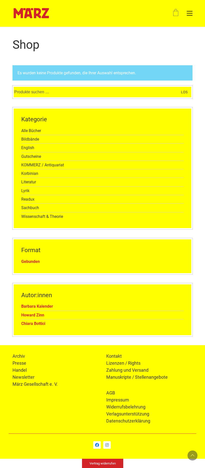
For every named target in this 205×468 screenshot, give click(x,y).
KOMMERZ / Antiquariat (42, 165)
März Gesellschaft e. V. (35, 384)
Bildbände (30, 139)
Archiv (18, 356)
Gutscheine (31, 156)
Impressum (117, 399)
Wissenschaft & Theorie (42, 216)
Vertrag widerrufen (103, 463)
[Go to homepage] (31, 13)
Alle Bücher (31, 130)
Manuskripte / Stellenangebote (137, 377)
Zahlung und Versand (127, 370)
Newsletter (23, 377)
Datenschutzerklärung (128, 420)
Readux (27, 199)
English (27, 147)
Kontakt (114, 356)
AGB (110, 392)
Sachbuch (30, 207)
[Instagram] (107, 445)
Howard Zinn (32, 315)
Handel (19, 370)
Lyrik (25, 190)
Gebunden (30, 261)
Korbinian (29, 173)
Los (184, 92)
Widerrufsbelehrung (126, 406)
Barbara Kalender (37, 306)
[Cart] (175, 13)
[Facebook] (97, 445)
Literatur (28, 182)
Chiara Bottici (33, 323)
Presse (19, 363)
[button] (189, 13)
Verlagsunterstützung (127, 413)
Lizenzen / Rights (123, 363)
